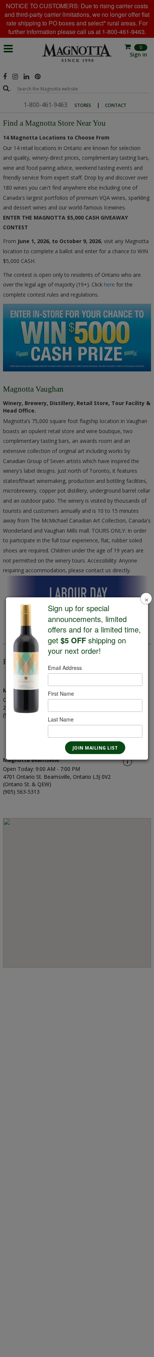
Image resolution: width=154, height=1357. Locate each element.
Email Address (65, 667)
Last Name (61, 719)
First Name (61, 693)
